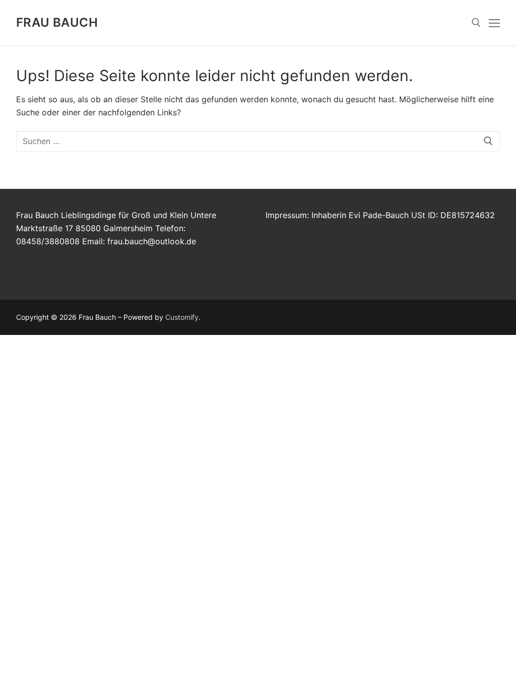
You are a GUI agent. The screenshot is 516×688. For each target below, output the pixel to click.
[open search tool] (476, 22)
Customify (182, 317)
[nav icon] (494, 22)
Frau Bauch (57, 22)
